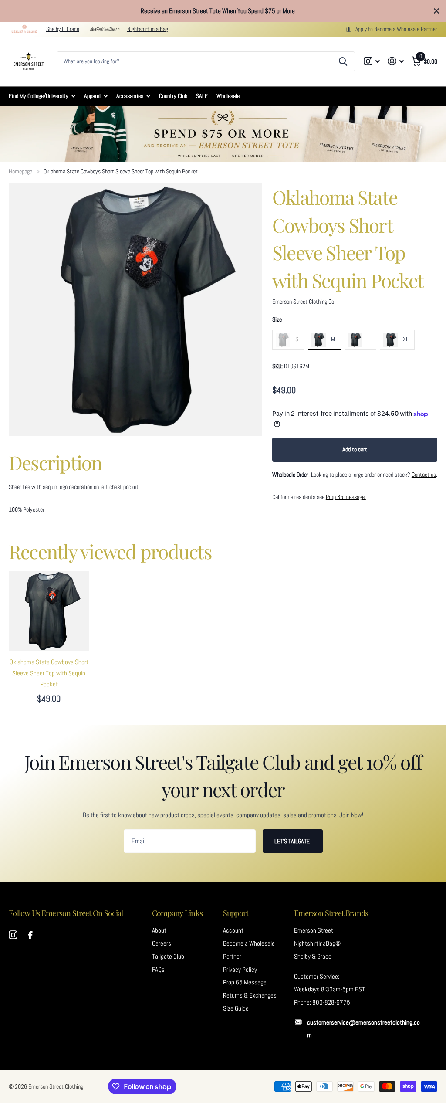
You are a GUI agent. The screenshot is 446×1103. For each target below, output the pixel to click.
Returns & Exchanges (250, 995)
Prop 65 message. (346, 497)
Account (233, 930)
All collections (42, 96)
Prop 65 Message (245, 982)
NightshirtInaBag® (317, 943)
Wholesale (228, 96)
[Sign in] (395, 61)
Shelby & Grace (62, 29)
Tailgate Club (168, 956)
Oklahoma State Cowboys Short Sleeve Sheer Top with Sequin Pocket (49, 673)
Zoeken (343, 61)
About (159, 930)
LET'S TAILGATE (292, 841)
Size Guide (236, 1008)
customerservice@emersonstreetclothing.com (363, 1029)
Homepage (20, 171)
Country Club (173, 96)
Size (277, 319)
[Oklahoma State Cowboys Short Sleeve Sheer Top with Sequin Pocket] (49, 611)
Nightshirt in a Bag (147, 29)
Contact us (424, 475)
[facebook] (30, 935)
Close (436, 11)
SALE (202, 96)
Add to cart (354, 449)
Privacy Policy (240, 969)
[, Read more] (372, 61)
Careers (161, 943)
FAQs (158, 969)
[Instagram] (13, 935)
